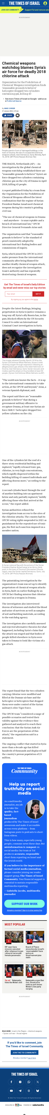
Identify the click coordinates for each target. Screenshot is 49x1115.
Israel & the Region (19, 1031)
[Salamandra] (38, 1105)
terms (36, 299)
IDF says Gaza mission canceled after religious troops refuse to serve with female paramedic (14, 951)
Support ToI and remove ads (37, 10)
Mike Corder (9, 108)
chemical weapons (35, 1031)
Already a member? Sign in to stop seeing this (24, 910)
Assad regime (22, 1033)
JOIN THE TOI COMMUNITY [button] (24, 1052)
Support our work (24, 904)
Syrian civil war (9, 1033)
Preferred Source (14, 101)
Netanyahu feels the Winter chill (13, 981)
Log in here (32, 1058)
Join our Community (10, 10)
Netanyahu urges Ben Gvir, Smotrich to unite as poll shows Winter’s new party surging (35, 984)
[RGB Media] (19, 1105)
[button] (45, 3)
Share (9, 115)
